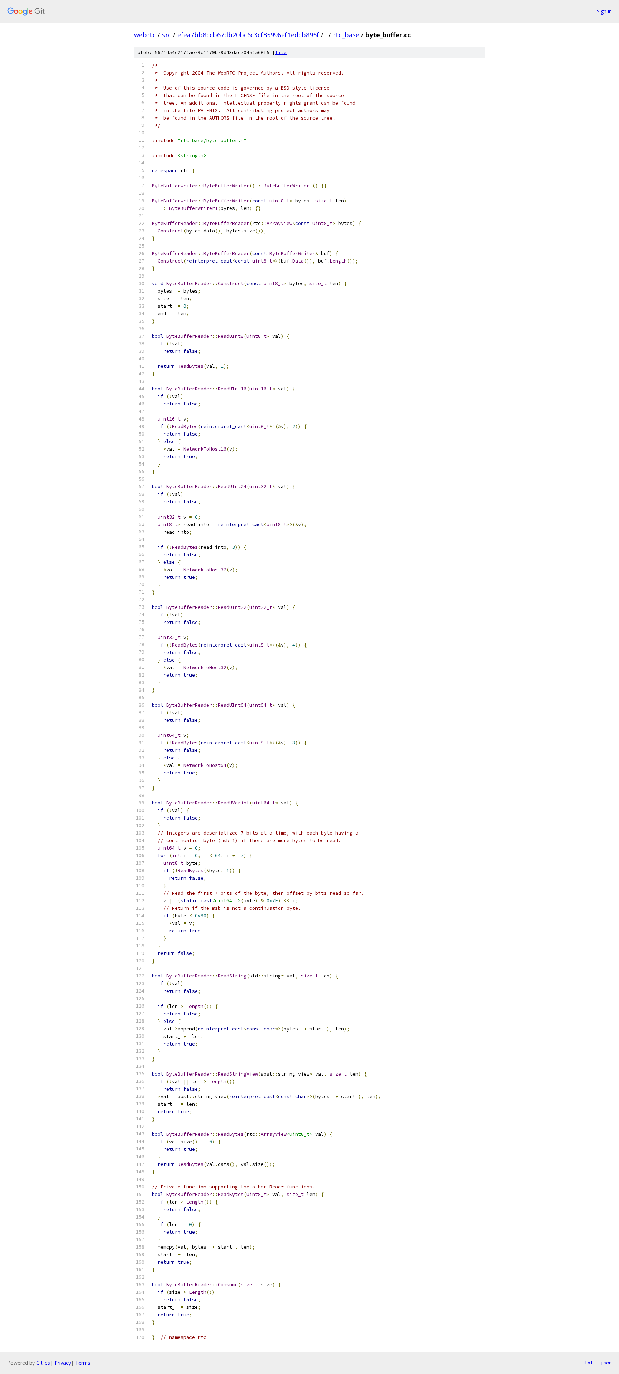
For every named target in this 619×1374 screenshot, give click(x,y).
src (166, 34)
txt (589, 1362)
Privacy (62, 1362)
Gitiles (43, 1362)
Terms (82, 1362)
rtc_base (346, 34)
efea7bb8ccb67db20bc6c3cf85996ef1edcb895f (248, 34)
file (281, 52)
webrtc (145, 34)
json (606, 1362)
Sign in (604, 11)
